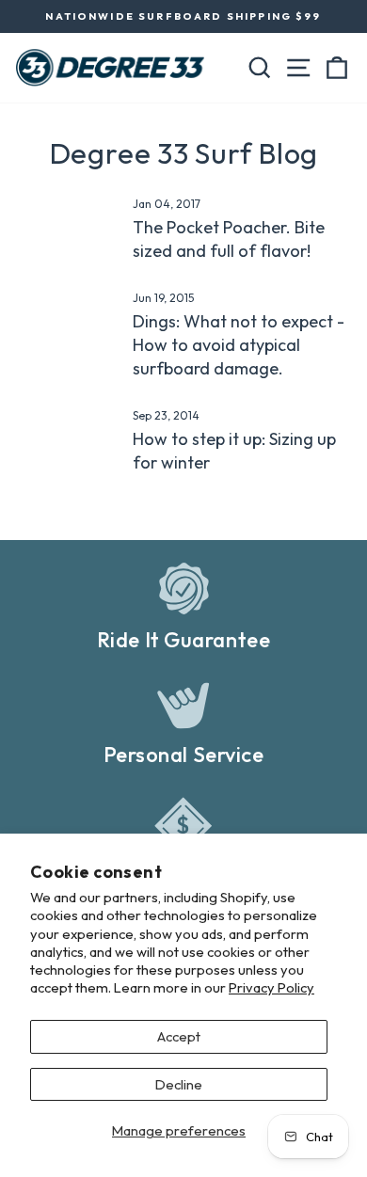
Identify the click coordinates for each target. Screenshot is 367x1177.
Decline (178, 1084)
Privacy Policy (271, 987)
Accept (178, 1036)
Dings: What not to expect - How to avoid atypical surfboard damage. (238, 344)
